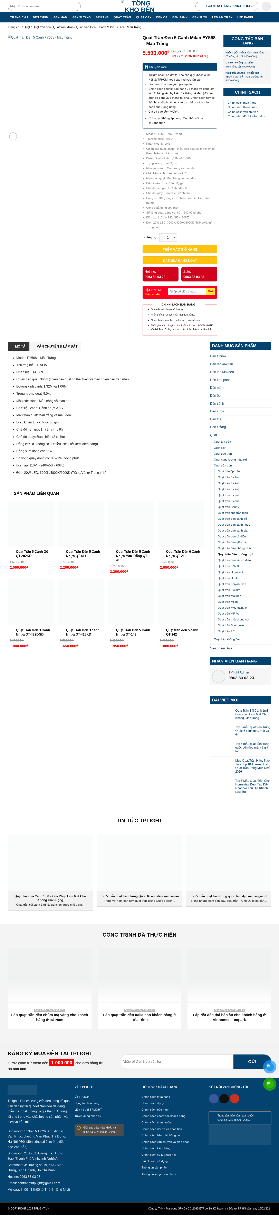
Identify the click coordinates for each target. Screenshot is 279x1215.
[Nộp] (76, 6)
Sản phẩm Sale (221, 648)
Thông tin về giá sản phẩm (159, 1174)
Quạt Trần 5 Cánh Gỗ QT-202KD (32, 554)
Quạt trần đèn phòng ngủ (235, 554)
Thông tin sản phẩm (154, 1167)
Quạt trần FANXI (228, 566)
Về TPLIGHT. (83, 1096)
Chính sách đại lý (153, 1103)
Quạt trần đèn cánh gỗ (232, 518)
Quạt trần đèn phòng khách (235, 548)
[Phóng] (13, 136)
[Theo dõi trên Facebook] (214, 1099)
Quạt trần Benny (228, 506)
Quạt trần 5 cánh (229, 489)
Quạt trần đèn (41, 27)
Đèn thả (102, 17)
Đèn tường (82, 17)
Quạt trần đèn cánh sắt (233, 530)
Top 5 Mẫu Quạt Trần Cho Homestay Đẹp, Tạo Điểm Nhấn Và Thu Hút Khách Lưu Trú (252, 786)
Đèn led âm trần (221, 364)
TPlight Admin (239, 672)
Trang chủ (19, 17)
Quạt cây (143, 17)
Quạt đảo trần (223, 453)
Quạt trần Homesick (230, 572)
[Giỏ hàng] (266, 6)
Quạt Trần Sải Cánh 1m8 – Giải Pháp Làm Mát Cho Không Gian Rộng (253, 714)
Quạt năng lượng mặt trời (230, 459)
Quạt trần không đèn (227, 639)
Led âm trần (222, 17)
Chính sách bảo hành (155, 1109)
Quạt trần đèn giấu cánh (233, 542)
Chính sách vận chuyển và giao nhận (166, 1141)
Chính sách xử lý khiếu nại (159, 1154)
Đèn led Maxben (222, 372)
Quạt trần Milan (63, 27)
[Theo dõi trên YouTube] (234, 1099)
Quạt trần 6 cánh (229, 495)
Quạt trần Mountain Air (232, 607)
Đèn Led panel (220, 380)
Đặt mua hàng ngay (180, 260)
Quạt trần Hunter (229, 578)
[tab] (18, 346)
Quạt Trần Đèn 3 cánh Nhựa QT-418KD (82, 632)
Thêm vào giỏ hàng (180, 249)
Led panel (245, 17)
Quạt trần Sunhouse (231, 625)
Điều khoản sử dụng (155, 1161)
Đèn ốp (161, 17)
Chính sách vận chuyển (243, 111)
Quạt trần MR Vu (228, 613)
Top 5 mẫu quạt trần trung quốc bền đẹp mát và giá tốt (252, 747)
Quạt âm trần (222, 441)
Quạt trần (122, 17)
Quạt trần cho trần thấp (233, 512)
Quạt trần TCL (227, 631)
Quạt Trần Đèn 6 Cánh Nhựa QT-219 (183, 554)
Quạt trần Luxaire (229, 589)
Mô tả (20, 346)
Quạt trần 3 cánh (229, 477)
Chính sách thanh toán (242, 107)
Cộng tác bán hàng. (87, 1103)
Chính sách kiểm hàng (156, 1148)
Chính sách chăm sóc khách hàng (163, 1116)
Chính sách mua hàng (242, 102)
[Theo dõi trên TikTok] (224, 1099)
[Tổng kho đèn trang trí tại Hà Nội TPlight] (139, 6)
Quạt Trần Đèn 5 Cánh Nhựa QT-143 (133, 632)
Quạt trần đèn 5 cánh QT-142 (182, 632)
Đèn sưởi (199, 17)
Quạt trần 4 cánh (229, 483)
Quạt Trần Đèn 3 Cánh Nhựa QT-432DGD (33, 632)
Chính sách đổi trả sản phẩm (246, 116)
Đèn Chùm (41, 17)
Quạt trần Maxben (229, 595)
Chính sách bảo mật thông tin (161, 1135)
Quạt (26, 27)
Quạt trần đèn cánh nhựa (234, 524)
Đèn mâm (61, 17)
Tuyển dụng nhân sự (88, 1116)
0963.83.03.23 (155, 277)
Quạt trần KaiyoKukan (232, 584)
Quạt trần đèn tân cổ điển (234, 560)
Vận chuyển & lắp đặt (57, 346)
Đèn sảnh (179, 17)
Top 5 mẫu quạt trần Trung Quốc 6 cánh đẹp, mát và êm (252, 730)
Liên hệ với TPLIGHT (88, 1109)
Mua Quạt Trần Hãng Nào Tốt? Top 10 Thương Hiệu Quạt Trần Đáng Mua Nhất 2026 (252, 766)
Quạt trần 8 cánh (229, 501)
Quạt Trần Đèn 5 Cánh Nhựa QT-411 (83, 554)
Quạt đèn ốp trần (229, 471)
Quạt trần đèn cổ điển (232, 536)
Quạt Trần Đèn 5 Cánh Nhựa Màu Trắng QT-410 (133, 556)
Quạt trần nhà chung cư (233, 619)
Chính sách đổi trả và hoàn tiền (162, 1129)
